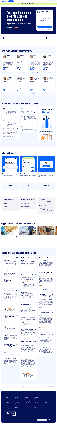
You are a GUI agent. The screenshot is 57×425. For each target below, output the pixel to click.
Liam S (35, 77)
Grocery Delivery (36, 402)
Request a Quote (8, 72)
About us (16, 397)
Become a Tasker (51, 1)
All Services (35, 407)
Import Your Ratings (27, 401)
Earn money (7, 398)
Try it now (33, 3)
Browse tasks (26, 398)
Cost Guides (7, 402)
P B (21, 77)
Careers (16, 398)
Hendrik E (9, 55)
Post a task (11, 1)
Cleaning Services (36, 398)
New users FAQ (7, 408)
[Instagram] (49, 419)
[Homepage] (4, 1)
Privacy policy (17, 407)
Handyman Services (36, 397)
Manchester (46, 401)
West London (46, 402)
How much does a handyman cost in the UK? (44, 237)
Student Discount (8, 406)
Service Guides (7, 403)
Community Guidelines (18, 401)
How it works (7, 397)
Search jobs (7, 401)
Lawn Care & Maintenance (37, 406)
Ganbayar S (9, 77)
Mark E (35, 55)
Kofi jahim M (49, 55)
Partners (7, 407)
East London (46, 398)
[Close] (53, 3)
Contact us (16, 406)
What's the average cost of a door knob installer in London (46, 109)
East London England (10, 56)
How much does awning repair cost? (9, 236)
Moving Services (36, 403)
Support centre (27, 402)
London (46, 397)
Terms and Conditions (18, 403)
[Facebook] (47, 419)
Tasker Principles (17, 402)
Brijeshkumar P (50, 77)
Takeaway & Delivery (36, 401)
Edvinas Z (22, 55)
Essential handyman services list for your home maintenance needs (27, 237)
